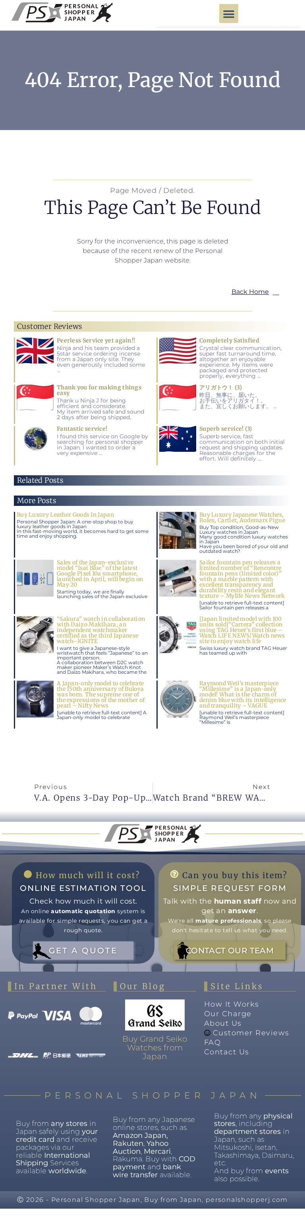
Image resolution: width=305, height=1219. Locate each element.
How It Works (231, 1004)
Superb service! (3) (225, 428)
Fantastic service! (82, 428)
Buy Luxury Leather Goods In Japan (65, 514)
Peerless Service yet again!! (96, 340)
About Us (223, 1023)
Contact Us (226, 1052)
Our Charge (228, 1013)
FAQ (212, 1042)
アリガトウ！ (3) (220, 387)
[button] (228, 13)
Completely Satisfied (229, 340)
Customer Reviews (251, 1032)
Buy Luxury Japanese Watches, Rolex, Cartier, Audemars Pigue (242, 517)
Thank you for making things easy (99, 390)
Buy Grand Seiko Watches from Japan (154, 1047)
